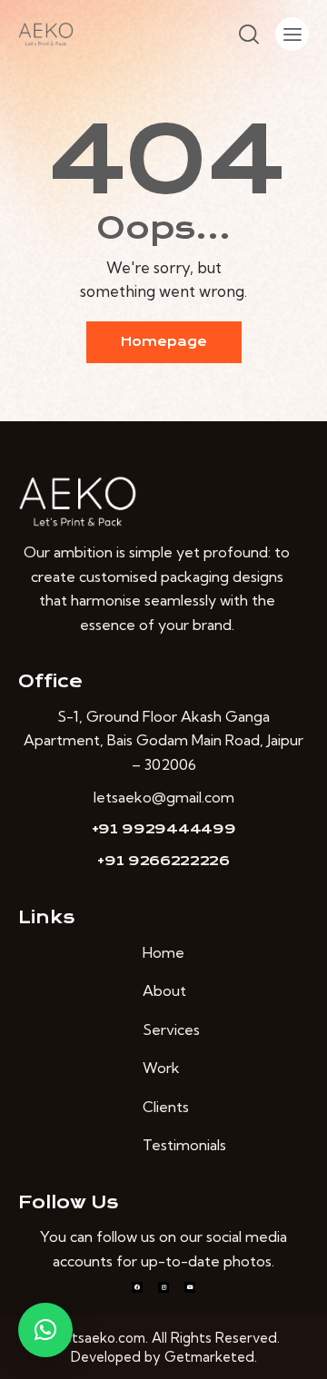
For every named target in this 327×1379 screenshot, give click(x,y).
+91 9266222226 (163, 860)
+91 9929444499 (164, 829)
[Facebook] (137, 1287)
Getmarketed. (210, 1356)
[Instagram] (163, 1287)
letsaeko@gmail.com (164, 797)
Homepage (164, 342)
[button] (45, 1330)
